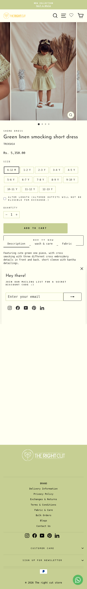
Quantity (10, 208)
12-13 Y (47, 189)
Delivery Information (43, 488)
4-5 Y (71, 170)
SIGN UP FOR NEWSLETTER (42, 560)
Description (16, 243)
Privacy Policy (43, 494)
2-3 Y (41, 170)
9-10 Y (70, 179)
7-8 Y (40, 179)
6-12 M (11, 170)
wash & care (44, 243)
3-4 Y (56, 170)
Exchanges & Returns (43, 499)
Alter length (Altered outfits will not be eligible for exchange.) (45, 198)
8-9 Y (55, 179)
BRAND (43, 483)
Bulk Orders (43, 515)
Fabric (67, 243)
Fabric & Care (43, 510)
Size (7, 161)
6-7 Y (25, 179)
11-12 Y (30, 189)
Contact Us (43, 526)
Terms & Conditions (43, 504)
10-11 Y (12, 189)
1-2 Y (27, 170)
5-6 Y (10, 179)
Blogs (43, 520)
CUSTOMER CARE (42, 548)
